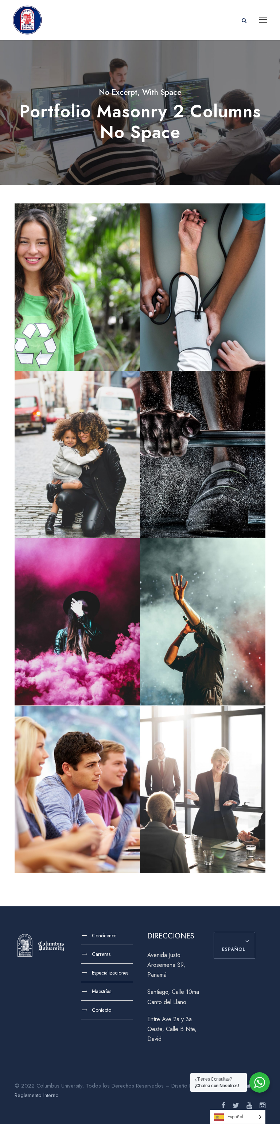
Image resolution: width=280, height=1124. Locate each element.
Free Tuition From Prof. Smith (77, 794)
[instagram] (262, 1106)
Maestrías (101, 991)
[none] (237, 1117)
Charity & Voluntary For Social (77, 292)
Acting (66, 639)
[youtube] (249, 1106)
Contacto (101, 1010)
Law (88, 472)
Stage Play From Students (77, 627)
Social (89, 310)
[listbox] (237, 1117)
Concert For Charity (203, 627)
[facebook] (223, 1106)
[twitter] (236, 1106)
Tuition (87, 813)
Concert (192, 639)
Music (215, 639)
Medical (202, 305)
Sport (203, 472)
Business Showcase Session (203, 794)
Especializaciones (110, 972)
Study (66, 813)
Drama (88, 639)
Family (69, 472)
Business (203, 813)
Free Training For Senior (202, 459)
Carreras (101, 954)
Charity (67, 310)
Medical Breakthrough (203, 292)
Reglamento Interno (37, 1095)
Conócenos (104, 935)
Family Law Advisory (77, 459)
